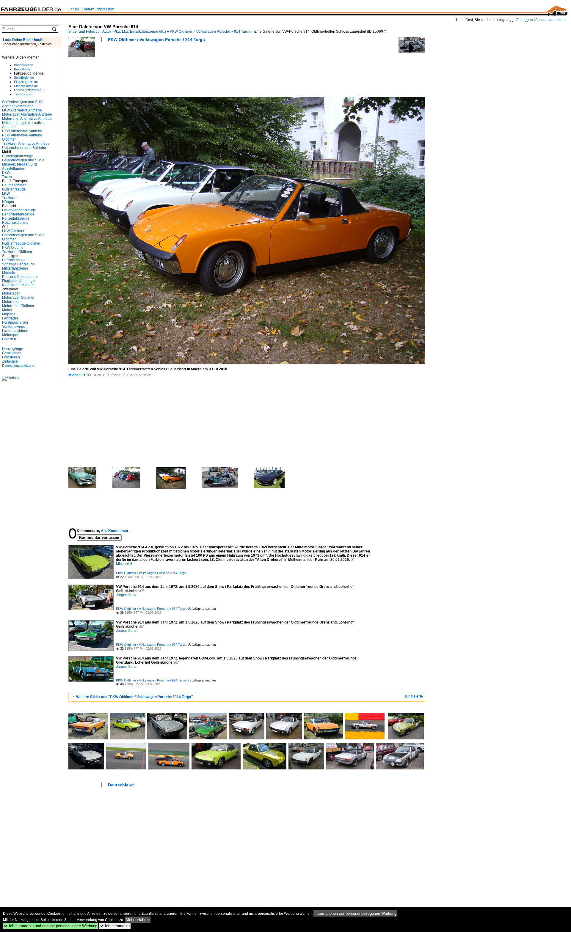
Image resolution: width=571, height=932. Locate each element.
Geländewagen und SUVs (23, 160)
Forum (73, 9)
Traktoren (10, 198)
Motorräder (11, 293)
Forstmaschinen (15, 322)
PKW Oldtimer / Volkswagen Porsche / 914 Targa (156, 39)
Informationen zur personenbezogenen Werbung (355, 913)
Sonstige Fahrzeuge (18, 264)
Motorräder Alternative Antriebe (27, 114)
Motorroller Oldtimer (18, 306)
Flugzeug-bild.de (26, 82)
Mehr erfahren (138, 919)
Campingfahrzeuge (17, 156)
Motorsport (10, 335)
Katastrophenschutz (18, 285)
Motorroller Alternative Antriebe (27, 118)
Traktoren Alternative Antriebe (26, 143)
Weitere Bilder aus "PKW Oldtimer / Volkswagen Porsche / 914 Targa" (134, 697)
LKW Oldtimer (13, 231)
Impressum (105, 9)
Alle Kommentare (116, 531)
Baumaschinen (14, 185)
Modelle (8, 272)
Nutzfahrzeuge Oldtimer (21, 243)
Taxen (7, 177)
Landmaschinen (15, 331)
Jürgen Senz (126, 595)
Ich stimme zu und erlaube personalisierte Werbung (50, 926)
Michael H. (77, 375)
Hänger (8, 202)
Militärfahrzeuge (15, 268)
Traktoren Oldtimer (17, 252)
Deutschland (121, 785)
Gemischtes (11, 353)
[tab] (246, 697)
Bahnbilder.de (23, 65)
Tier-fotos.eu (23, 94)
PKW (6, 173)
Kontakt (87, 9)
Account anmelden (550, 20)
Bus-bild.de (22, 69)
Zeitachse (10, 361)
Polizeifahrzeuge (15, 218)
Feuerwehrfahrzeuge (19, 210)
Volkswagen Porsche (213, 31)
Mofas (7, 310)
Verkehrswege (13, 327)
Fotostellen (11, 357)
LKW (6, 193)
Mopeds (8, 314)
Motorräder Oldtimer (18, 297)
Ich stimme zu (115, 926)
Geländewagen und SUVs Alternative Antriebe (23, 104)
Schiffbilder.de (24, 77)
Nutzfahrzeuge (14, 189)
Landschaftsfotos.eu (28, 90)
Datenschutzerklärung (18, 365)
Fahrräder (10, 318)
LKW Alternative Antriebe (22, 110)
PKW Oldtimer (181, 31)
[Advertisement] (176, 71)
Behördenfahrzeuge (18, 214)
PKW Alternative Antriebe (22, 131)
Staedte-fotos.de (26, 86)
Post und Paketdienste (20, 277)
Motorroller (11, 302)
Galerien (9, 339)
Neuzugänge (12, 349)
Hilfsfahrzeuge (14, 260)
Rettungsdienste (15, 223)
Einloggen (524, 20)
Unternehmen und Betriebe (24, 148)
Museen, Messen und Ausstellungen (19, 166)
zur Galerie (413, 696)
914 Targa (242, 31)
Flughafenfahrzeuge (18, 281)
